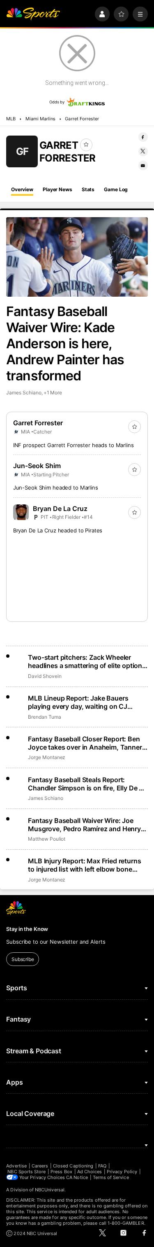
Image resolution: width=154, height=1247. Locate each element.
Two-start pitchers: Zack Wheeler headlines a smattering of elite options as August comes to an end (87, 661)
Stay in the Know (27, 929)
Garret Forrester (82, 119)
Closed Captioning (73, 1166)
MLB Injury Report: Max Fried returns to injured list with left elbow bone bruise (84, 865)
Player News (57, 189)
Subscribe (22, 959)
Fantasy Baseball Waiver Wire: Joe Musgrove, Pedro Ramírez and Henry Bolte (84, 824)
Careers (40, 1166)
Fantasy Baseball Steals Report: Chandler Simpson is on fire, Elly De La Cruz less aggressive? (87, 784)
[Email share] (143, 165)
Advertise (16, 1166)
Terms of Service (111, 1177)
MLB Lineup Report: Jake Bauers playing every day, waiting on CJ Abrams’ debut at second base (78, 702)
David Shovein (44, 676)
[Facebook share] (143, 137)
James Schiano (23, 392)
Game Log (116, 189)
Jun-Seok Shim (37, 466)
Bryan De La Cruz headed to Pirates (58, 530)
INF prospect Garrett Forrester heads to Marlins (73, 445)
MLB (11, 119)
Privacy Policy (122, 1171)
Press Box (61, 1171)
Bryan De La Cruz (60, 508)
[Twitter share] (143, 151)
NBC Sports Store (26, 1171)
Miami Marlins (40, 119)
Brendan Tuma (44, 717)
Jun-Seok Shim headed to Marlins (55, 487)
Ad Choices (89, 1171)
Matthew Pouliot (46, 839)
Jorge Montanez (46, 757)
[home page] (33, 14)
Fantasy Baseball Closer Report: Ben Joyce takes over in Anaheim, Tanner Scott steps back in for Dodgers (85, 743)
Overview (22, 189)
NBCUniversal (49, 1190)
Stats (88, 189)
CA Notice (77, 1177)
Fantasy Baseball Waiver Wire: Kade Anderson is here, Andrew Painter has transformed (65, 343)
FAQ (102, 1166)
